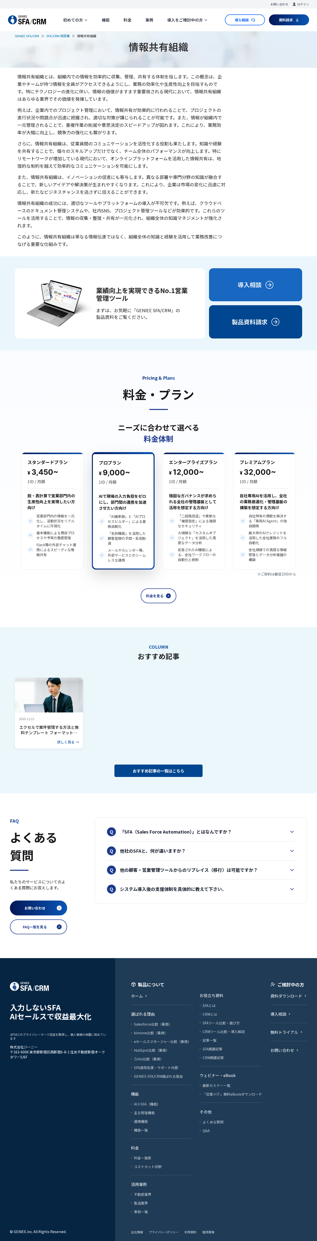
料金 (128, 20)
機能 (106, 20)
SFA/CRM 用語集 (58, 36)
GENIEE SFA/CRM (27, 36)
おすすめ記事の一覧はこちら (158, 771)
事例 (149, 20)
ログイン (303, 4)
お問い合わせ (279, 4)
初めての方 (73, 20)
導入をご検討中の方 (185, 20)
